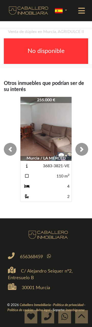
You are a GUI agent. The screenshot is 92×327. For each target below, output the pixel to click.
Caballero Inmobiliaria (36, 305)
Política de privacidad (68, 305)
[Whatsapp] (49, 256)
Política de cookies (20, 310)
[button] (10, 149)
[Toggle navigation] (81, 11)
